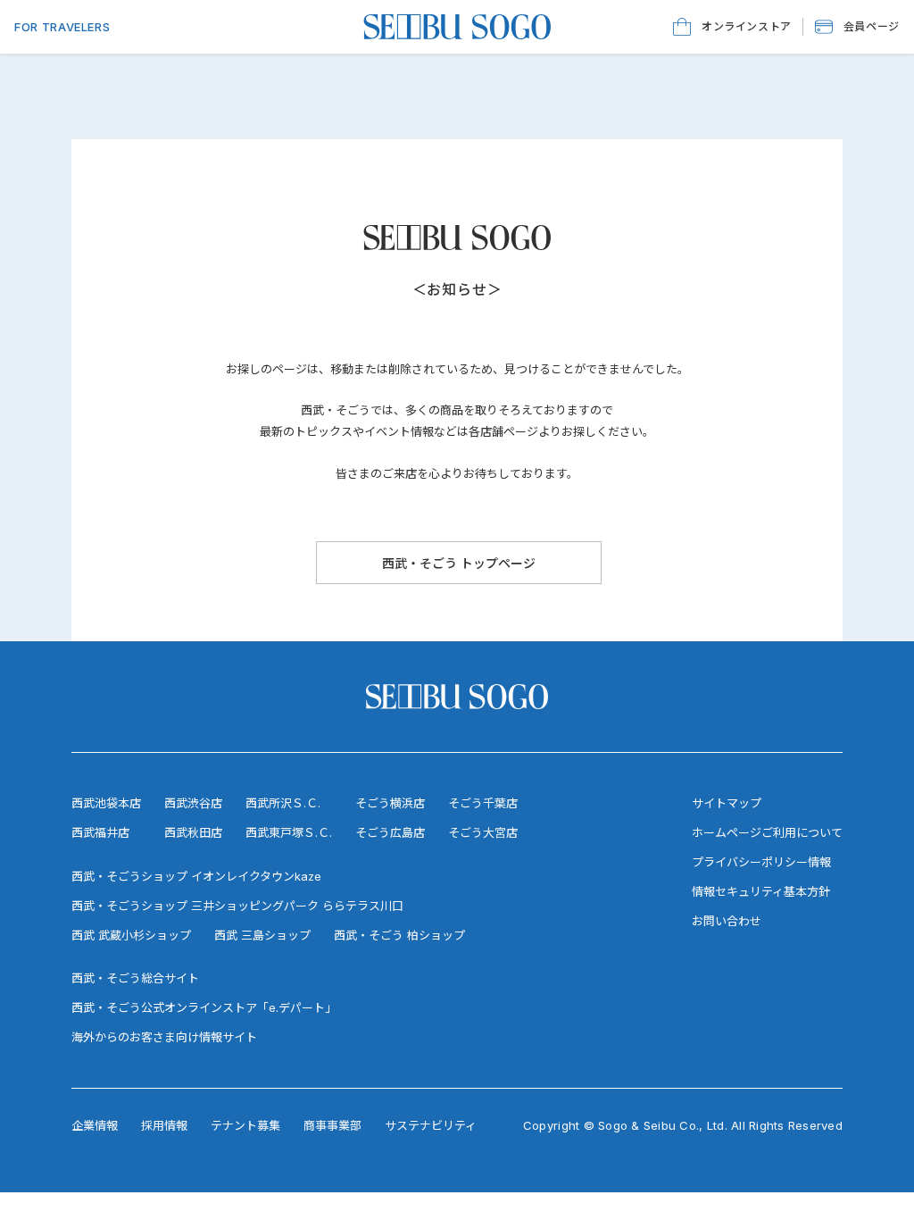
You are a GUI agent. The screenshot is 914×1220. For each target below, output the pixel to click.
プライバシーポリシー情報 (761, 862)
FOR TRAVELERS (62, 27)
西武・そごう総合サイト (135, 978)
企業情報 (94, 1125)
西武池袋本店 (106, 803)
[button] (857, 27)
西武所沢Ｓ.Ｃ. (282, 803)
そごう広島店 (390, 832)
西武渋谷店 (193, 803)
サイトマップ (726, 803)
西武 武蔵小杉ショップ (131, 935)
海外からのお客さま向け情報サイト (164, 1037)
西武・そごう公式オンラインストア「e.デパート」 (204, 1007)
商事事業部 (332, 1125)
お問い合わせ (726, 921)
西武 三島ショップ (262, 935)
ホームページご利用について (767, 832)
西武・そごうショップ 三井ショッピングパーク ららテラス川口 (237, 905)
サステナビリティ (431, 1125)
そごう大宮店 (483, 832)
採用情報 (164, 1125)
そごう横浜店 (390, 803)
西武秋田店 (193, 832)
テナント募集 (245, 1125)
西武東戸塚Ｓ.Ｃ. (288, 832)
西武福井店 (100, 832)
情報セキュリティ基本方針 (761, 891)
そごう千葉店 (483, 803)
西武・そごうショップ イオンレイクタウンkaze (196, 876)
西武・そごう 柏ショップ (399, 935)
